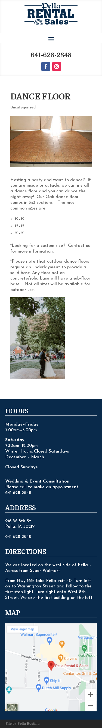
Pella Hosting (28, 724)
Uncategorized (23, 107)
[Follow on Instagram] (56, 66)
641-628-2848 (51, 55)
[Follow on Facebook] (45, 66)
